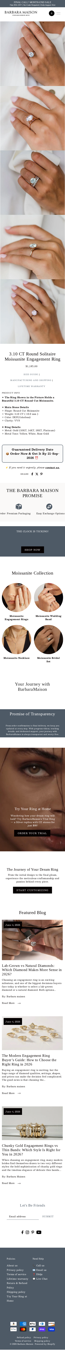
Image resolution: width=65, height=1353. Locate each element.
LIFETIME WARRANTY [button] (31, 386)
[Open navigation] (58, 13)
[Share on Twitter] (37, 474)
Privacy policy (15, 1270)
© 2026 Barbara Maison (22, 1344)
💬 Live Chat (40, 1278)
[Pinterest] (32, 1232)
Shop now (33, 550)
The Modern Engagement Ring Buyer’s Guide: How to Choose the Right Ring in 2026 (29, 1060)
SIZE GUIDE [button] (31, 374)
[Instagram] (27, 1232)
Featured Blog (32, 912)
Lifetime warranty (17, 1278)
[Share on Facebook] (32, 474)
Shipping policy (16, 1292)
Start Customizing (32, 890)
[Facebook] (22, 1232)
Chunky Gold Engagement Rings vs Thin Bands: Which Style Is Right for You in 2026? (31, 1150)
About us (12, 1265)
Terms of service (16, 1274)
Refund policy (24, 1337)
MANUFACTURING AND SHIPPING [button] (30, 380)
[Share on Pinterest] (41, 474)
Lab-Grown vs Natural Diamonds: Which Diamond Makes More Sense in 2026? (32, 970)
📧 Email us (39, 1270)
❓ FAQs (37, 1274)
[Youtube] (38, 1232)
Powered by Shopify (45, 1344)
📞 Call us (38, 1265)
